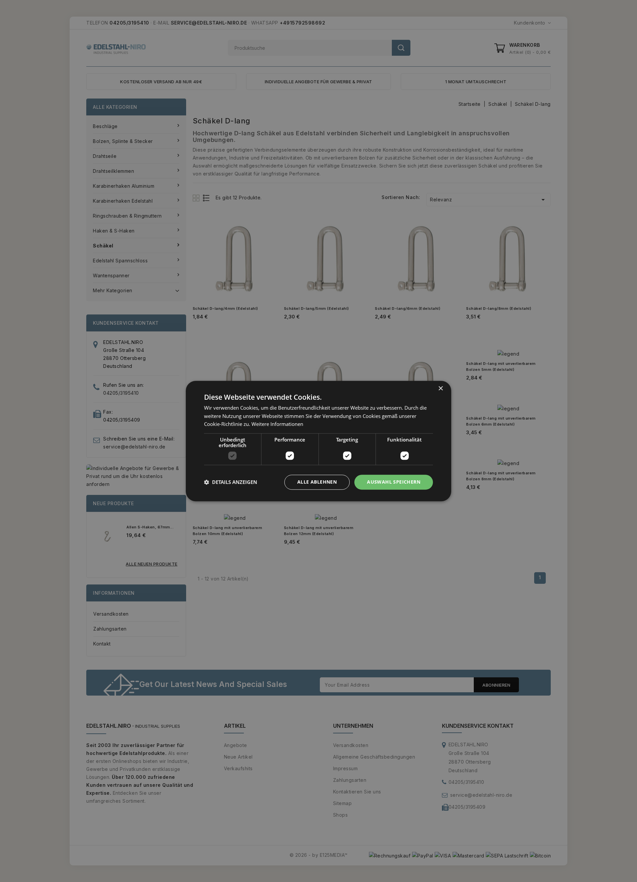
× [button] (440, 388)
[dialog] (318, 441)
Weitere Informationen (277, 424)
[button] (230, 482)
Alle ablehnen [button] (317, 482)
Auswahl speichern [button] (393, 482)
